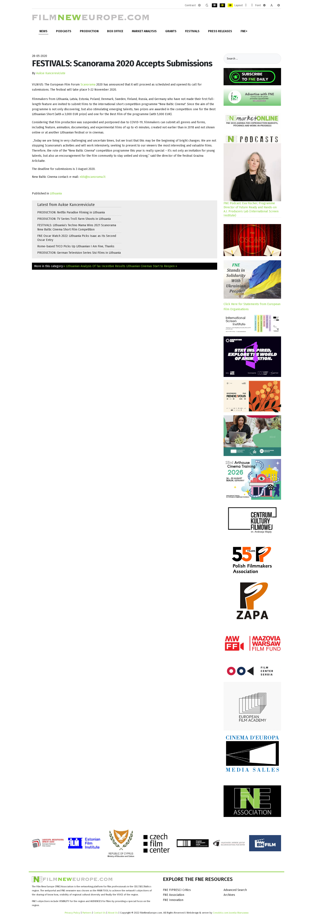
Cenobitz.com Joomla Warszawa (230, 912)
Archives (229, 895)
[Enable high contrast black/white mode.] (214, 5)
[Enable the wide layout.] (252, 5)
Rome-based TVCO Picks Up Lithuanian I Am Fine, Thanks (75, 246)
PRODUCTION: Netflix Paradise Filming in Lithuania (71, 212)
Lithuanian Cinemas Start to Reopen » (151, 266)
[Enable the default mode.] (199, 5)
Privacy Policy (72, 912)
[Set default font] (271, 5)
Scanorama (88, 84)
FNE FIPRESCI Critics (177, 890)
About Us (113, 912)
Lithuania (56, 193)
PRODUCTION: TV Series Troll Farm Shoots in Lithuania (74, 219)
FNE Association (173, 895)
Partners (86, 912)
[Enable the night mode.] (207, 5)
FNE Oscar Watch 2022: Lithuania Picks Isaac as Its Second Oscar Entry (76, 238)
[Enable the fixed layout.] (246, 5)
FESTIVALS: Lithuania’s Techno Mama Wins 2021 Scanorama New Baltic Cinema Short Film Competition (76, 227)
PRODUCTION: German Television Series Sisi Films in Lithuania (79, 253)
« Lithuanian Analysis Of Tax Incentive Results (94, 266)
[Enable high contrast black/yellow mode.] (222, 5)
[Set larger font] (278, 5)
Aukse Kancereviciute (50, 73)
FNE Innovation (173, 900)
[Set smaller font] (264, 5)
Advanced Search (235, 890)
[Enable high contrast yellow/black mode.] (230, 5)
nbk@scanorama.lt (92, 177)
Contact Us (100, 912)
